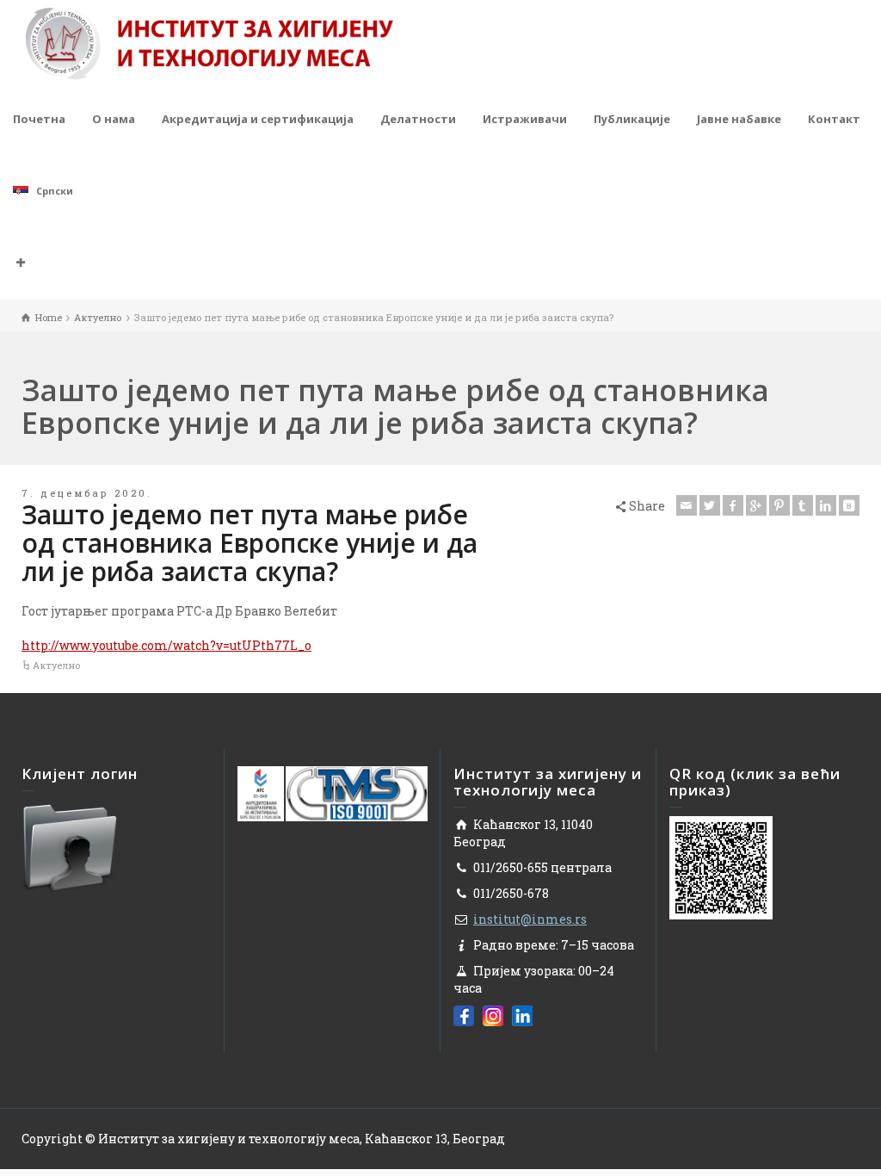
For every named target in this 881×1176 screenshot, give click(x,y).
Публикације (632, 119)
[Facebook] (733, 505)
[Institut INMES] (209, 42)
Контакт (834, 119)
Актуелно (56, 665)
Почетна (39, 119)
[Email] (686, 505)
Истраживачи (525, 119)
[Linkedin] (826, 505)
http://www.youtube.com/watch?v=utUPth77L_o (166, 645)
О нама (113, 119)
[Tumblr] (802, 505)
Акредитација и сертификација (258, 119)
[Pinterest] (779, 505)
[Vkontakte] (849, 505)
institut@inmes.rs (530, 919)
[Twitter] (709, 505)
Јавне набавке (739, 119)
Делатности (418, 119)
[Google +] (756, 505)
